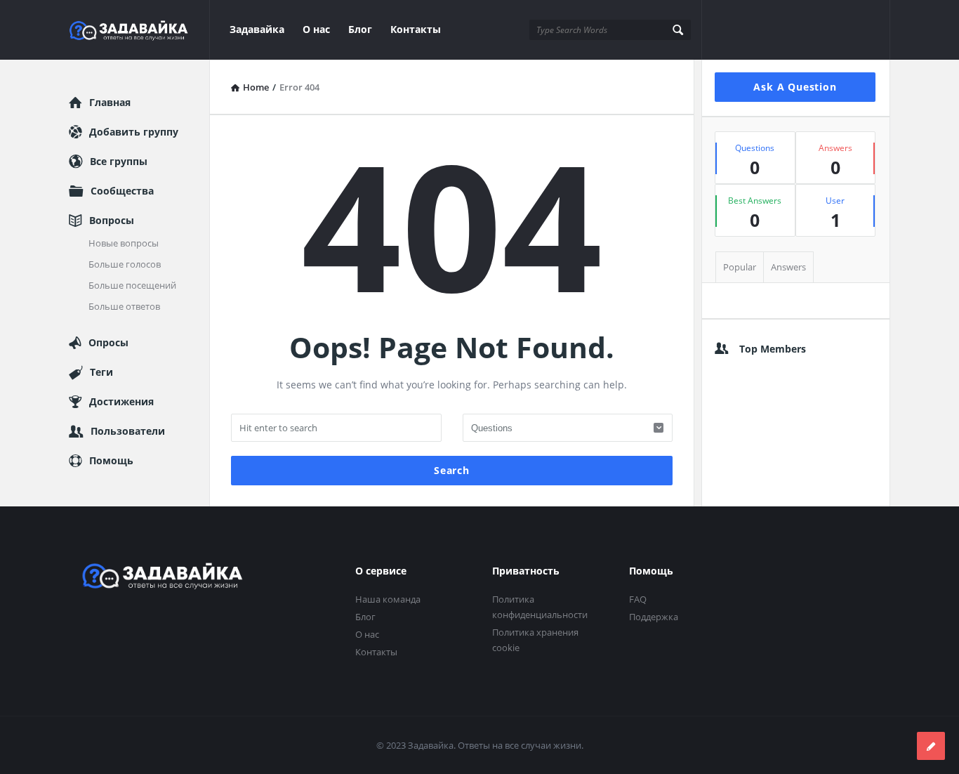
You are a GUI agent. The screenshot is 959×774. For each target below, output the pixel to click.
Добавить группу (133, 131)
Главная (110, 102)
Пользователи (128, 431)
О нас (316, 29)
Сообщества (122, 190)
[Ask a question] (931, 746)
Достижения (121, 401)
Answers (788, 267)
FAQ (638, 599)
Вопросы (111, 220)
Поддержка (653, 616)
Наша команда (388, 599)
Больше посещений (132, 285)
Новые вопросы (123, 243)
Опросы (108, 342)
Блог (360, 29)
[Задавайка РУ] (139, 30)
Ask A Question (794, 86)
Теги (101, 372)
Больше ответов (124, 306)
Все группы (118, 161)
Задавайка (257, 29)
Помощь (111, 460)
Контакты (415, 29)
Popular (739, 267)
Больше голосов (124, 264)
